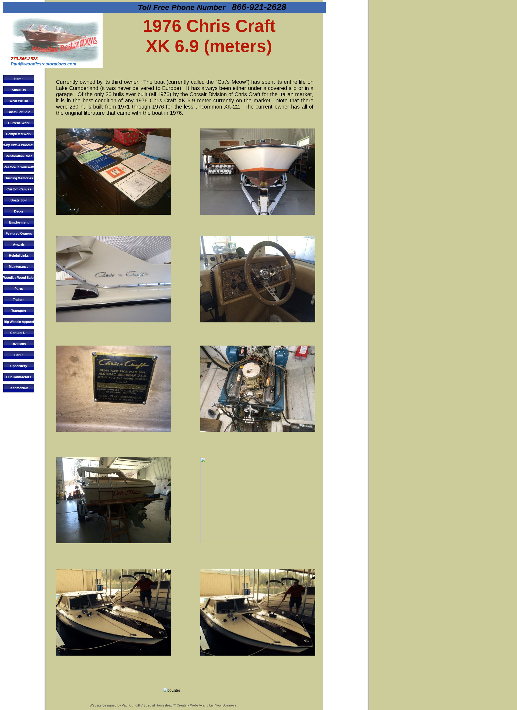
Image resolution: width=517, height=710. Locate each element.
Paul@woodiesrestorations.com (43, 64)
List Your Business (222, 705)
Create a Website (189, 705)
